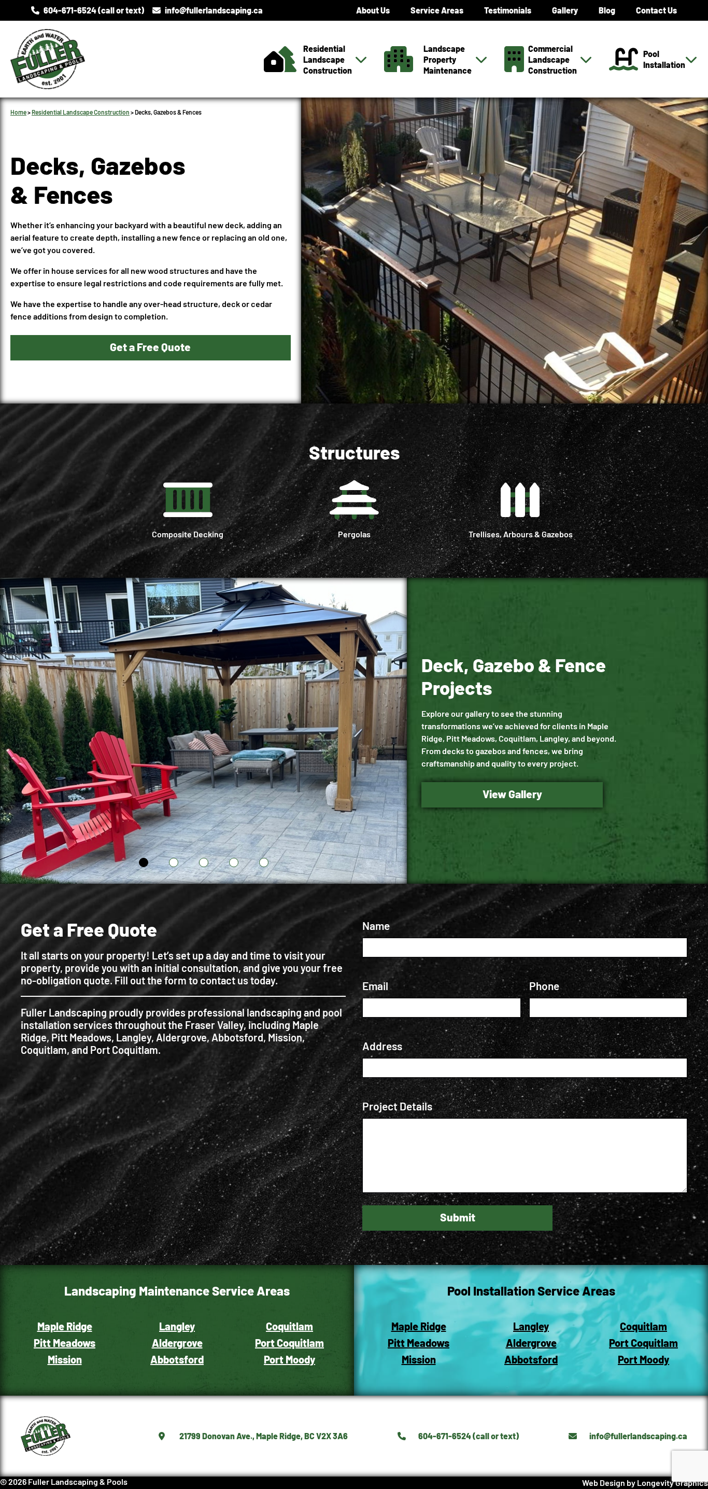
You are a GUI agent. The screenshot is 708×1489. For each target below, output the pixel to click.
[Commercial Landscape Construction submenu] (586, 59)
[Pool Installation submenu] (691, 59)
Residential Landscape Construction (81, 112)
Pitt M (47, 1343)
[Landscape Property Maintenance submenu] (481, 59)
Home (18, 112)
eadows (77, 1343)
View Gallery (512, 793)
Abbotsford (177, 1359)
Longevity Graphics (672, 1482)
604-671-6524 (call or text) (94, 10)
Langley (177, 1326)
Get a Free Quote (150, 346)
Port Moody (289, 1359)
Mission (65, 1359)
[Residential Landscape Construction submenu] (361, 59)
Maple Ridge (64, 1326)
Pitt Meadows (418, 1343)
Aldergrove (177, 1343)
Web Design (603, 1482)
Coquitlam (289, 1326)
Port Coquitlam (289, 1343)
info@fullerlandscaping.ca (214, 10)
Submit (457, 1216)
